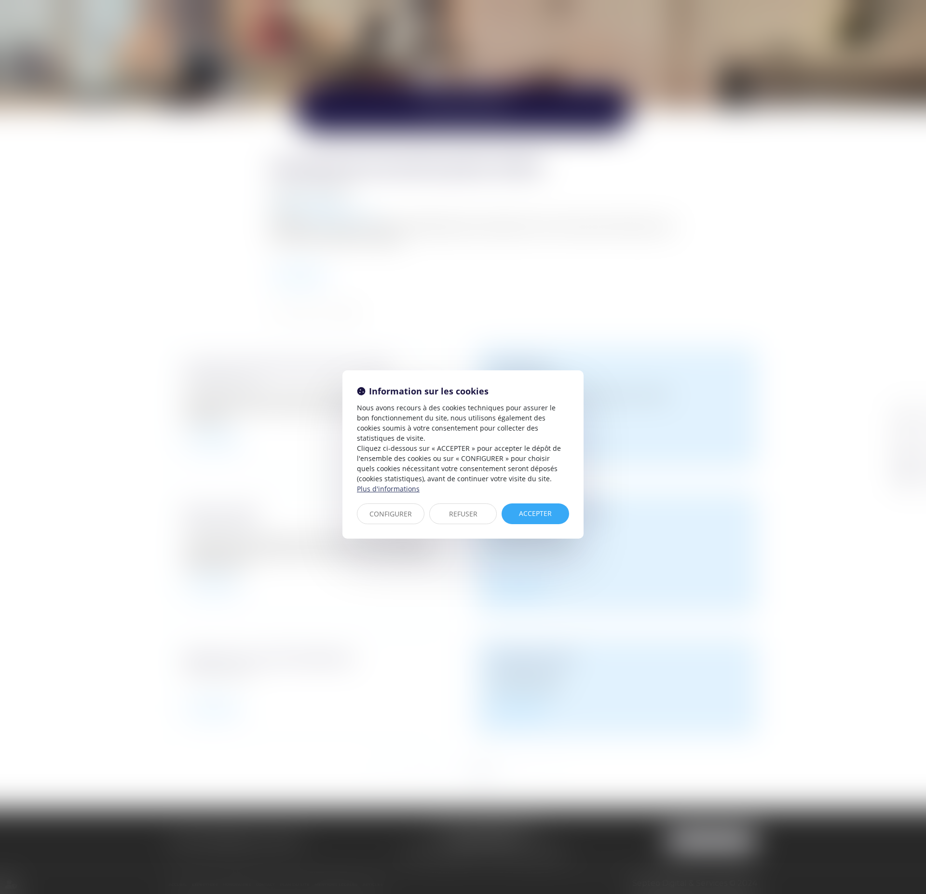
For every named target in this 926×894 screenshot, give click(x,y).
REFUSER (463, 513)
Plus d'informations (388, 488)
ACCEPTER (535, 513)
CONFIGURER (390, 513)
